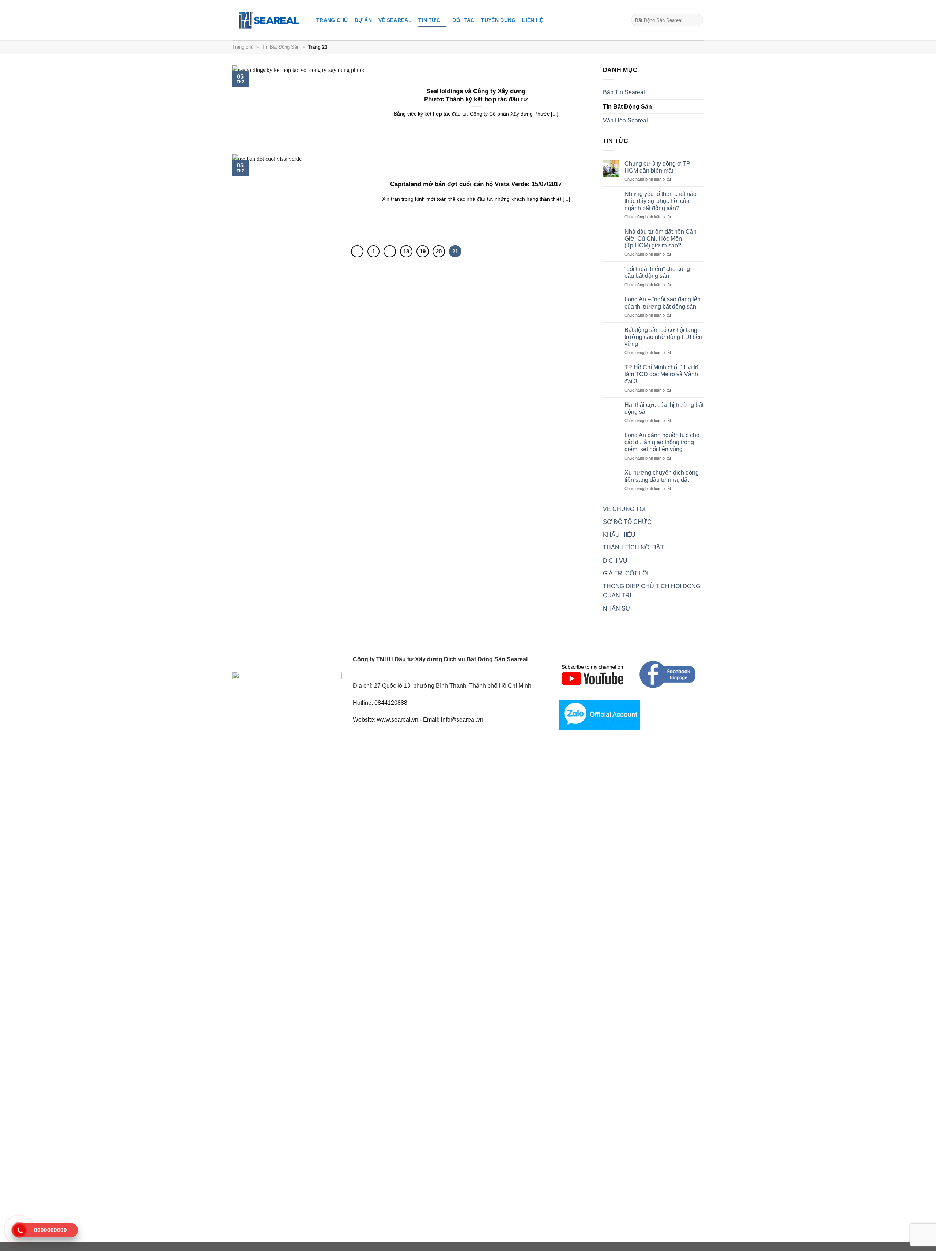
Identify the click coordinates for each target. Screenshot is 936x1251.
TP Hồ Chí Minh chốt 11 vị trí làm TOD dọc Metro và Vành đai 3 (661, 374)
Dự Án (363, 20)
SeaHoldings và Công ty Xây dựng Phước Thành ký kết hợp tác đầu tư (476, 95)
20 (439, 251)
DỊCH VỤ (615, 561)
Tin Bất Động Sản (280, 47)
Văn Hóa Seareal (625, 120)
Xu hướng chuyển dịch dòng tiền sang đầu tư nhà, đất (661, 476)
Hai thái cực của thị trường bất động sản (663, 408)
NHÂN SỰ (617, 608)
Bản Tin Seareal (624, 92)
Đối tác (463, 20)
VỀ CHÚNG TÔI (624, 509)
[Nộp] (696, 20)
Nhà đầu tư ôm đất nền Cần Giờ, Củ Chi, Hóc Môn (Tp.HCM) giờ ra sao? (660, 238)
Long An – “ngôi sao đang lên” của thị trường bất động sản (663, 302)
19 (423, 251)
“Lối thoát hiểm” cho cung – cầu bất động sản (659, 272)
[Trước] (357, 251)
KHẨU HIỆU (619, 535)
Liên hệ (532, 20)
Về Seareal (395, 20)
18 (406, 251)
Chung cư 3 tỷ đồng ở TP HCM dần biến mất (657, 167)
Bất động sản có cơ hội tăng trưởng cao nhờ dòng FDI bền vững (663, 337)
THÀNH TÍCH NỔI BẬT (633, 547)
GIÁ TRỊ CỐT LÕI (625, 573)
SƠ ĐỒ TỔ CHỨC (627, 522)
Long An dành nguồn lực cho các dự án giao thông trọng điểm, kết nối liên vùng (661, 442)
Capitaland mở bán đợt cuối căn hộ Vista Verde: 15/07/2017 (476, 184)
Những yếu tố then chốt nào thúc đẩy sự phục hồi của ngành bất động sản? (660, 201)
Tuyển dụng (498, 20)
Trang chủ (332, 20)
